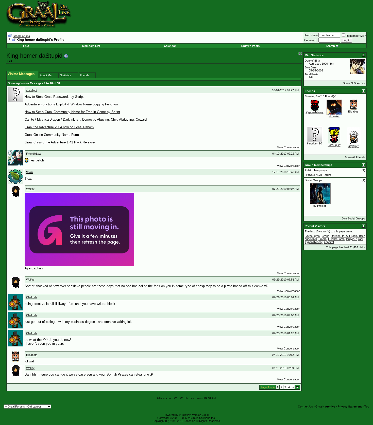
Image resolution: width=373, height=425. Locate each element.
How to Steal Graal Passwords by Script (54, 97)
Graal (319, 406)
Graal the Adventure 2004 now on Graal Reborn (59, 127)
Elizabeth (31, 354)
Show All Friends (355, 157)
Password (310, 40)
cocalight (31, 90)
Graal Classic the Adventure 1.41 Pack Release (60, 142)
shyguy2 (353, 145)
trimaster (334, 116)
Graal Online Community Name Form (52, 135)
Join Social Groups (353, 218)
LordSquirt (334, 144)
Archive (330, 406)
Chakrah (31, 297)
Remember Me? (356, 35)
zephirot (329, 242)
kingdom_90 (314, 143)
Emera (322, 239)
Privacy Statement (350, 406)
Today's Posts (250, 45)
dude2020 (311, 239)
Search (330, 45)
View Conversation (288, 147)
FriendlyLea (33, 153)
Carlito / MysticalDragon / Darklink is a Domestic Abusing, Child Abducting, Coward (86, 119)
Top (366, 406)
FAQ (26, 45)
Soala (29, 172)
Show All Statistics (354, 83)
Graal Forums (21, 36)
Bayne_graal (312, 235)
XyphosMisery (315, 112)
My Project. (320, 205)
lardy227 (351, 239)
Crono (325, 235)
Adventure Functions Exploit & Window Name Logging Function (71, 104)
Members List (91, 45)
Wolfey (30, 188)
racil (360, 239)
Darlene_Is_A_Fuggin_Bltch (348, 235)
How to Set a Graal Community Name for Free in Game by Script (72, 112)
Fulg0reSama (336, 239)
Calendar (170, 45)
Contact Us (305, 406)
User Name (311, 35)
